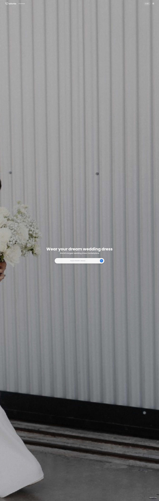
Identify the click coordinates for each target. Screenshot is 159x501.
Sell (147, 3)
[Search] (101, 260)
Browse (22, 3)
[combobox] (79, 261)
